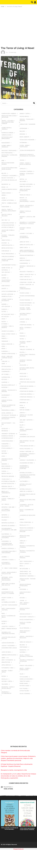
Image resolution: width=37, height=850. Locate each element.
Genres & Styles (7, 296)
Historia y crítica (7, 681)
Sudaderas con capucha (27, 436)
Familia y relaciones (26, 665)
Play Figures (24, 688)
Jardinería (5, 589)
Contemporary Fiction (9, 265)
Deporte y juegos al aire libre (27, 217)
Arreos (22, 543)
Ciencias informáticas (26, 255)
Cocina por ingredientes (27, 150)
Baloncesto (5, 517)
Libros (3, 657)
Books (3, 187)
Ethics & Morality (7, 448)
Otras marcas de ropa (26, 445)
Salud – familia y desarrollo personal (26, 655)
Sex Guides (23, 181)
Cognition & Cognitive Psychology (8, 418)
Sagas (3, 318)
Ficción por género (26, 303)
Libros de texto (24, 242)
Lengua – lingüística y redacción (27, 637)
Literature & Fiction (8, 223)
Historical (5, 270)
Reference (5, 430)
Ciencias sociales (25, 614)
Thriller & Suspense (8, 256)
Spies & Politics (6, 369)
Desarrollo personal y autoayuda (27, 660)
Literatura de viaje (25, 279)
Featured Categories (26, 184)
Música (4, 676)
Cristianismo (23, 647)
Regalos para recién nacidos (8, 163)
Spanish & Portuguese (8, 353)
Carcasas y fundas (8, 559)
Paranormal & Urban (8, 410)
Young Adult (6, 479)
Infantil (22, 197)
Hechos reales (24, 116)
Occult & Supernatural (9, 291)
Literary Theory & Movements (7, 300)
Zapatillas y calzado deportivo (26, 415)
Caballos (22, 540)
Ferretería (5, 496)
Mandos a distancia (8, 548)
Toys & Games (24, 676)
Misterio (22, 346)
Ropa (21, 427)
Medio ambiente (24, 137)
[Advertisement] (18, 26)
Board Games (24, 683)
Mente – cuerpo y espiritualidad (25, 669)
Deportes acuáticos (8, 522)
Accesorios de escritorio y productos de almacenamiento (27, 476)
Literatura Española (26, 394)
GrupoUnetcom (18, 849)
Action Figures (24, 690)
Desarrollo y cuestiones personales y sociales (27, 223)
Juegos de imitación (8, 642)
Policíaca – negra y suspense (26, 342)
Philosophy (5, 446)
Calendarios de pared (26, 463)
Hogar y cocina (6, 597)
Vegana (22, 160)
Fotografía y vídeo (8, 668)
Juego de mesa (6, 652)
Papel (3, 613)
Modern (4, 304)
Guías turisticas (25, 276)
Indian (3, 348)
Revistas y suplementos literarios (27, 546)
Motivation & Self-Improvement (7, 137)
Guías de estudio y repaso (25, 592)
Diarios (22, 519)
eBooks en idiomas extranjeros (25, 585)
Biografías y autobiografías (6, 692)
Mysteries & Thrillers (8, 481)
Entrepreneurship (7, 438)
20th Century (6, 306)
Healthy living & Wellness (7, 215)
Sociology (5, 428)
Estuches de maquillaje (9, 180)
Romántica (23, 650)
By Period (4, 324)
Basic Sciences (6, 466)
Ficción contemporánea (27, 295)
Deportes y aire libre (8, 507)
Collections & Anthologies (6, 280)
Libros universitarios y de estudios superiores (27, 251)
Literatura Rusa (25, 399)
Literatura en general (27, 386)
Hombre (22, 407)
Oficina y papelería (25, 451)
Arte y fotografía (7, 660)
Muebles (4, 621)
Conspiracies (6, 371)
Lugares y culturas (26, 233)
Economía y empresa (26, 171)
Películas (5, 679)
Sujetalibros (24, 481)
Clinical (4, 471)
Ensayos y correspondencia (25, 288)
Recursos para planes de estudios (27, 494)
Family (4, 336)
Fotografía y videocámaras (6, 563)
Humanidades (24, 263)
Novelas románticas (26, 619)
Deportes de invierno (8, 525)
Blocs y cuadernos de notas (26, 510)
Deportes (4, 515)
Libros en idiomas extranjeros (25, 190)
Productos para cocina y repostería (9, 116)
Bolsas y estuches (7, 177)
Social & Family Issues (8, 334)
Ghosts (4, 288)
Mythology (5, 316)
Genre (3, 198)
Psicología (23, 373)
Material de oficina (26, 472)
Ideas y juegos (24, 563)
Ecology (4, 397)
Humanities (5, 443)
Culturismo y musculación (6, 510)
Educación (23, 365)
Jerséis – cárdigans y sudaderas (26, 430)
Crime (3, 363)
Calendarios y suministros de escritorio (24, 467)
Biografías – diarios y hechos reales (8, 687)
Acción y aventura (25, 284)
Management (6, 142)
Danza (21, 422)
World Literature (7, 344)
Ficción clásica (24, 293)
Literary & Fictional (8, 200)
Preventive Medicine (8, 476)
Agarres (4, 557)
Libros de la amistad (26, 491)
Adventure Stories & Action (8, 230)
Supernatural (6, 377)
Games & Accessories (26, 679)
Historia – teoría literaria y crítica (25, 308)
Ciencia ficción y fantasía (25, 609)
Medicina (22, 134)
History (4, 451)
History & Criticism (7, 294)
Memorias (23, 402)
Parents (4, 338)
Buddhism (4, 387)
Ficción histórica (25, 305)
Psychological (6, 366)
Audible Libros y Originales (6, 146)
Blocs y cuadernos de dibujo (8, 616)
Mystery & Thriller (7, 227)
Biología (22, 131)
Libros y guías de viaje (27, 274)
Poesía (22, 333)
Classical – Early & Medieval (7, 326)
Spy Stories (5, 374)
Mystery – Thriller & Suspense (8, 235)
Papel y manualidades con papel (8, 609)
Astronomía (23, 128)
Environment (6, 395)
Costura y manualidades (9, 605)
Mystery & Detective (8, 483)
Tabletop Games (25, 681)
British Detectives (7, 248)
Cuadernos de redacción (27, 515)
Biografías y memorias (27, 576)
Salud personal (25, 628)
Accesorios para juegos (9, 648)
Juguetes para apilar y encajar (9, 637)
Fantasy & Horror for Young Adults (8, 405)
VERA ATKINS (8, 789)
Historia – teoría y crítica (7, 671)
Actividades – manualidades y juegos (27, 200)
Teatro (22, 338)
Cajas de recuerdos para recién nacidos (9, 168)
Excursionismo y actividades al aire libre (9, 529)
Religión (22, 645)
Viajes (21, 674)
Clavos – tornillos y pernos (8, 499)
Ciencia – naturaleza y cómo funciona (27, 206)
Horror (4, 278)
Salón (3, 623)
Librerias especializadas (9, 655)
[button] (32, 2)
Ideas (21, 565)
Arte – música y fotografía (24, 603)
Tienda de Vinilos (25, 195)
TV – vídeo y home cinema (9, 568)
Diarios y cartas (25, 113)
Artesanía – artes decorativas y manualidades (7, 579)
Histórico (23, 652)
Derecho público (25, 260)
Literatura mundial (26, 324)
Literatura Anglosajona (27, 382)
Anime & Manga (6, 193)
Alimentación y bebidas (9, 113)
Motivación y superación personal (9, 155)
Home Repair (5, 206)
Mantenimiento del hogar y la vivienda (8, 592)
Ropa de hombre (25, 410)
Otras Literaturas (25, 522)
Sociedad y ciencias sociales (26, 360)
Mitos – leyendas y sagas (25, 328)
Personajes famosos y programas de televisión (27, 155)
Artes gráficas (6, 665)
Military (4, 275)
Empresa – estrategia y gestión (27, 174)
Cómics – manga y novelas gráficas (25, 163)
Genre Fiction (6, 267)
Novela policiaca (25, 448)
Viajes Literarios (25, 693)
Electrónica (5, 534)
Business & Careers (7, 132)
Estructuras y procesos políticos (27, 355)
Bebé (3, 160)
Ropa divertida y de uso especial (27, 441)
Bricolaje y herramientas (6, 492)
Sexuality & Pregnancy (9, 488)
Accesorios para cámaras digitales (7, 544)
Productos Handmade (26, 528)
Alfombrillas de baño (8, 602)
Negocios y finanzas (26, 271)
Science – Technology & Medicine (9, 390)
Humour (4, 309)
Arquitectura (6, 662)
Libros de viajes (24, 379)
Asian (3, 346)
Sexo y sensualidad (26, 561)
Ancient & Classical (8, 331)
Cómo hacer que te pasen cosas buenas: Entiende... (27, 828)
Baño (3, 600)
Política (22, 352)
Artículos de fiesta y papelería (26, 530)
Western (4, 453)
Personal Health (7, 486)
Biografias (5, 184)
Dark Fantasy (6, 285)
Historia (22, 597)
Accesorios (5, 541)
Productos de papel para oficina (27, 500)
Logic (3, 456)
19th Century (6, 272)
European (5, 351)
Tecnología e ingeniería (27, 139)
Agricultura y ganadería (27, 124)
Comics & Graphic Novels (9, 189)
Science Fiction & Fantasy (7, 400)
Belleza (4, 173)
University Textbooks (8, 433)
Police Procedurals (8, 253)
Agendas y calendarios (27, 460)
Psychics (4, 379)
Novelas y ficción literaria (25, 623)
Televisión (5, 684)
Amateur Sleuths (7, 245)
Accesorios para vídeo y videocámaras (9, 552)
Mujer (21, 425)
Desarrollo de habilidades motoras (8, 633)
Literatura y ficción (26, 282)
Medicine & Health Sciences (7, 459)
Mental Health (6, 473)
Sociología (23, 376)
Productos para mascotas (25, 536)
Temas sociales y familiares (25, 631)
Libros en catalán (25, 186)
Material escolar (25, 489)
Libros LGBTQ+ (24, 247)
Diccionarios (23, 388)
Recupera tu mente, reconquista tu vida (14, 770)
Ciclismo (4, 520)
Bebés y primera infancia (9, 628)
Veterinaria (23, 142)
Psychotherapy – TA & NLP (8, 423)
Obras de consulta (25, 642)
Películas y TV (24, 525)
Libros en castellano (26, 244)
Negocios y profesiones (9, 150)
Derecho (22, 258)
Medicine (4, 464)
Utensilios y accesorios (9, 175)
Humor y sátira (24, 319)
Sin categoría (24, 568)
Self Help (4, 220)
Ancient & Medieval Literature (7, 260)
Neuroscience (6, 468)
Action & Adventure (8, 225)
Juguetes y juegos (8, 626)
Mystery (4, 243)
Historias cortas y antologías (25, 314)
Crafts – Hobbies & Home (9, 203)
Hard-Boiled (5, 251)
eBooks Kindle (24, 573)
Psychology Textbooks (9, 415)
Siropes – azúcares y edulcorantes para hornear (8, 122)
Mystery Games (24, 685)
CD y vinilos (5, 504)
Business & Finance (7, 436)
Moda (21, 405)
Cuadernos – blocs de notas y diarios (26, 505)
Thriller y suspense (26, 349)
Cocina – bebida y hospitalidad (25, 146)
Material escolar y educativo (26, 484)
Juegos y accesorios (8, 645)
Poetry (4, 321)
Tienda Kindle (24, 571)
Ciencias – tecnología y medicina (27, 120)
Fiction (4, 311)
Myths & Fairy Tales (8, 314)
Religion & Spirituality (8, 385)
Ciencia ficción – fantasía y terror (27, 579)
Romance (22, 336)
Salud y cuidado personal (25, 557)
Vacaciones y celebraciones (24, 237)
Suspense (4, 382)
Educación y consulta (27, 616)
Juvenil (22, 600)
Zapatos (22, 412)
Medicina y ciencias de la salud (27, 266)
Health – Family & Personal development (9, 210)
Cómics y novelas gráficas (25, 211)
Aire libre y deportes (26, 420)
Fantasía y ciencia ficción (25, 228)
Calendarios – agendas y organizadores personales (27, 455)
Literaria (22, 322)
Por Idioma (23, 589)
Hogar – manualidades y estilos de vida (9, 573)
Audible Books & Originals (6, 128)
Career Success (6, 135)
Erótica (22, 179)
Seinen (4, 195)
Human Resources (7, 441)
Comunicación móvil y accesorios (8, 537)
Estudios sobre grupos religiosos (27, 368)
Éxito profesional (7, 152)
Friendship (5, 341)
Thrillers (4, 361)
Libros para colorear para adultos (8, 584)
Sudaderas (23, 434)
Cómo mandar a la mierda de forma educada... (9, 828)
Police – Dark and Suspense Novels (7, 357)
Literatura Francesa (26, 397)
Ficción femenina (25, 300)
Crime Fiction (6, 240)
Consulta (23, 168)
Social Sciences (6, 413)
